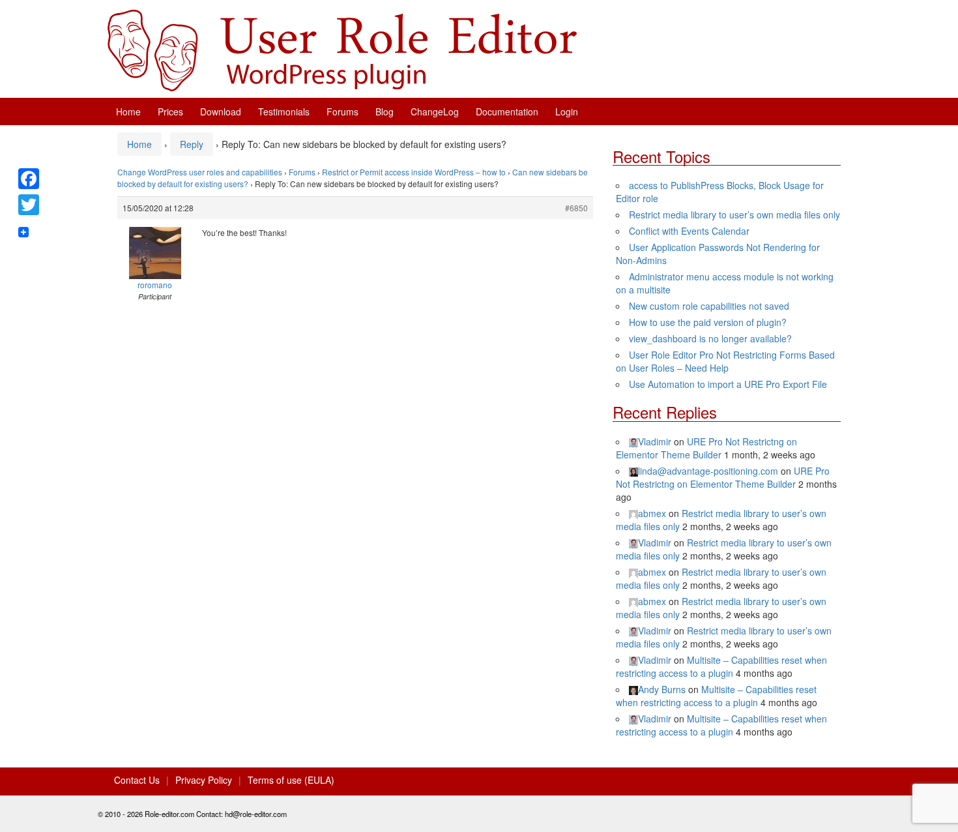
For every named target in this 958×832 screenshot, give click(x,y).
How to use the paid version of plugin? (708, 322)
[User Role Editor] (342, 48)
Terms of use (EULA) (291, 779)
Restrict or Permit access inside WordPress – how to (414, 171)
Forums (342, 111)
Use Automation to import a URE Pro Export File (728, 384)
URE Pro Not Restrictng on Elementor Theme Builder (706, 448)
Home (128, 111)
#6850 (576, 207)
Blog (384, 111)
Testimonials (284, 111)
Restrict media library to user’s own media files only (734, 214)
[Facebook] (29, 179)
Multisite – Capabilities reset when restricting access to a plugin (721, 666)
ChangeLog (435, 111)
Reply (191, 144)
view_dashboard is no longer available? (710, 338)
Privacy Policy (203, 779)
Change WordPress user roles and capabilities (199, 171)
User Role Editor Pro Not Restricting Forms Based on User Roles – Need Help (725, 361)
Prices (170, 111)
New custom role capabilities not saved (709, 305)
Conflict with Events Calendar (689, 230)
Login (566, 111)
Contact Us (137, 779)
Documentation (507, 111)
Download (220, 111)
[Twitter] (29, 205)
